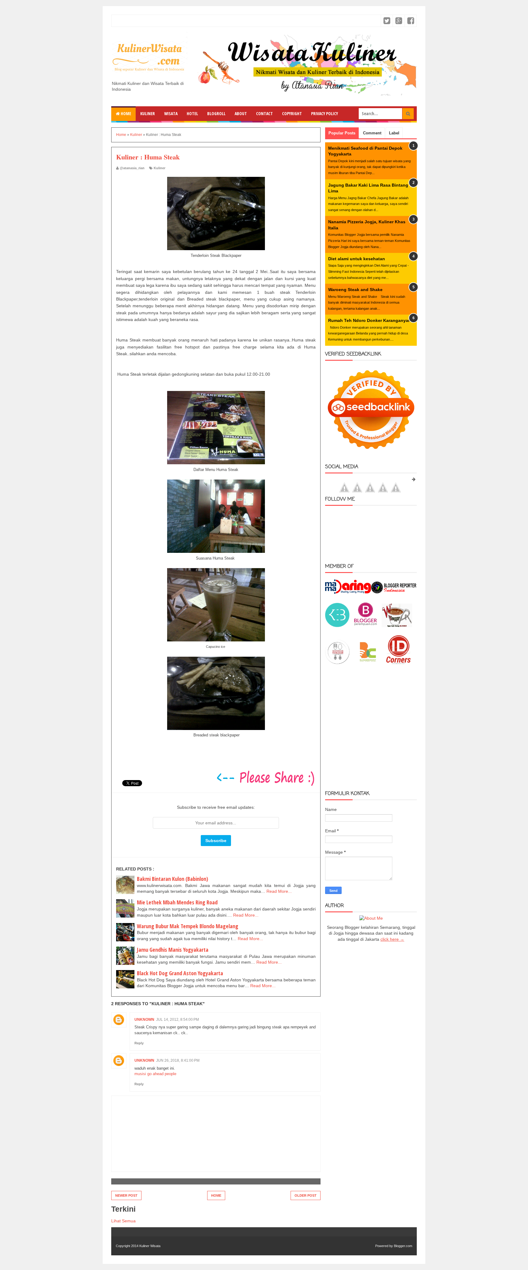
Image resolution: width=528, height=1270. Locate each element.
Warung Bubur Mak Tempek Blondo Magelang (187, 926)
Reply (139, 1043)
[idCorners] (398, 662)
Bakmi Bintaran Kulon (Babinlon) (172, 878)
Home (125, 113)
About (241, 113)
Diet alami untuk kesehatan (356, 258)
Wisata (171, 113)
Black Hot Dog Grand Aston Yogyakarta (180, 973)
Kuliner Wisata (149, 1246)
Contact (264, 113)
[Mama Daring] (348, 592)
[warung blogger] (397, 625)
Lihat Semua (123, 1220)
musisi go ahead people (155, 1073)
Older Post (306, 1195)
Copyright (292, 113)
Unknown (144, 1019)
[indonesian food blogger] (337, 662)
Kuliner (147, 113)
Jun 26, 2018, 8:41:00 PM (178, 1060)
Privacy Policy (324, 113)
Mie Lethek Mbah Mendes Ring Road (177, 902)
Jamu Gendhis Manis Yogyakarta (172, 949)
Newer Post (126, 1195)
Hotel (192, 113)
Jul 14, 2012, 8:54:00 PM (177, 1019)
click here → (392, 939)
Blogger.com (403, 1246)
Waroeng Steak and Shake (355, 289)
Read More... (279, 891)
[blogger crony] (368, 662)
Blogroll (216, 113)
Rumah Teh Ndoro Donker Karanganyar (369, 320)
